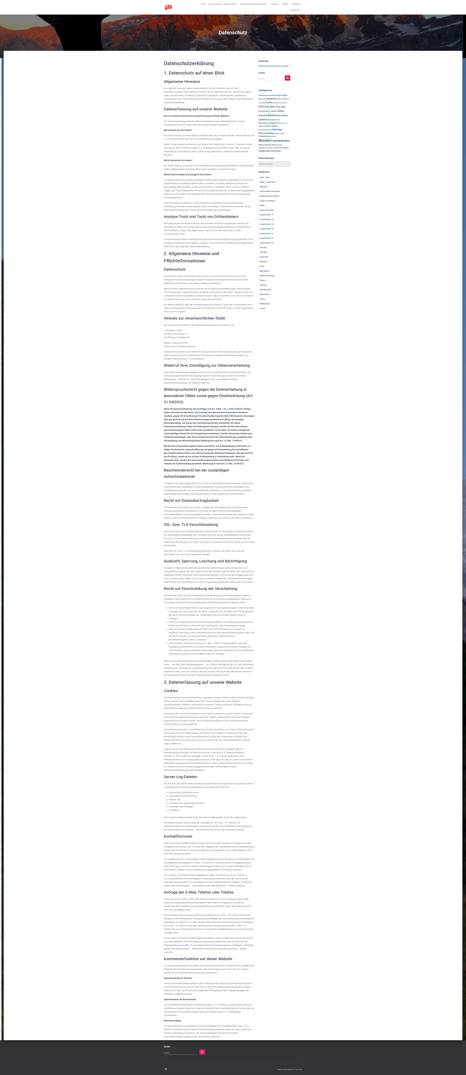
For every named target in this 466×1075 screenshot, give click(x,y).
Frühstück (276, 103)
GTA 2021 (269, 106)
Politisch (263, 285)
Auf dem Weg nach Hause (270, 191)
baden (260, 99)
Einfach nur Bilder (267, 210)
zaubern (270, 148)
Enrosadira (262, 103)
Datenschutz (295, 10)
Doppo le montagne (267, 201)
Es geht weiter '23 (266, 243)
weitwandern (281, 140)
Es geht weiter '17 (266, 215)
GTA (261, 106)
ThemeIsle (298, 1070)
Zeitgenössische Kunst (269, 151)
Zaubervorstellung (281, 148)
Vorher (262, 299)
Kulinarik (262, 115)
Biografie (271, 98)
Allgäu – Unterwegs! (268, 182)
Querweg (277, 129)
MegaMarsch (274, 123)
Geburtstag (283, 103)
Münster (261, 126)
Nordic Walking (271, 126)
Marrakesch (263, 123)
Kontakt (285, 4)
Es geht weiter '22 (266, 238)
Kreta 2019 (264, 257)
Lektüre (284, 115)
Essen (269, 102)
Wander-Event (271, 136)
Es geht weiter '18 (266, 219)
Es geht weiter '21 (266, 233)
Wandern (265, 140)
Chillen (278, 99)
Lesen (261, 119)
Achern (273, 95)
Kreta (281, 110)
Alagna (279, 95)
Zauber (262, 308)
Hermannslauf (264, 111)
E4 (288, 99)
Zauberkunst (262, 148)
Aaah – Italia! (265, 177)
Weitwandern (265, 304)
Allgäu (284, 95)
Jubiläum (274, 111)
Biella (265, 99)
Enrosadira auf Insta (166, 1069)
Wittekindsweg (277, 145)
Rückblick (262, 136)
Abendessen (263, 95)
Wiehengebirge (265, 145)
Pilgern (263, 280)
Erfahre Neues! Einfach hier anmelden (273, 66)
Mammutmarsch (273, 120)
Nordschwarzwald (265, 130)
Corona (284, 99)
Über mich (275, 4)
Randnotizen (265, 294)
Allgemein (264, 187)
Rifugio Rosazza (279, 133)
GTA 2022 (281, 107)
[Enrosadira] (168, 7)
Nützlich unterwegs (267, 276)
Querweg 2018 (265, 290)
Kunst (271, 115)
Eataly (262, 205)
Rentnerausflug (265, 133)
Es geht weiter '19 (266, 224)
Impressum (296, 4)
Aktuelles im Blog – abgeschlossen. (222, 4)
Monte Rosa (283, 123)
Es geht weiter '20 (266, 229)
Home (203, 4)
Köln (278, 115)
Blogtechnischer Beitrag (269, 196)
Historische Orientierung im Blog (253, 4)
